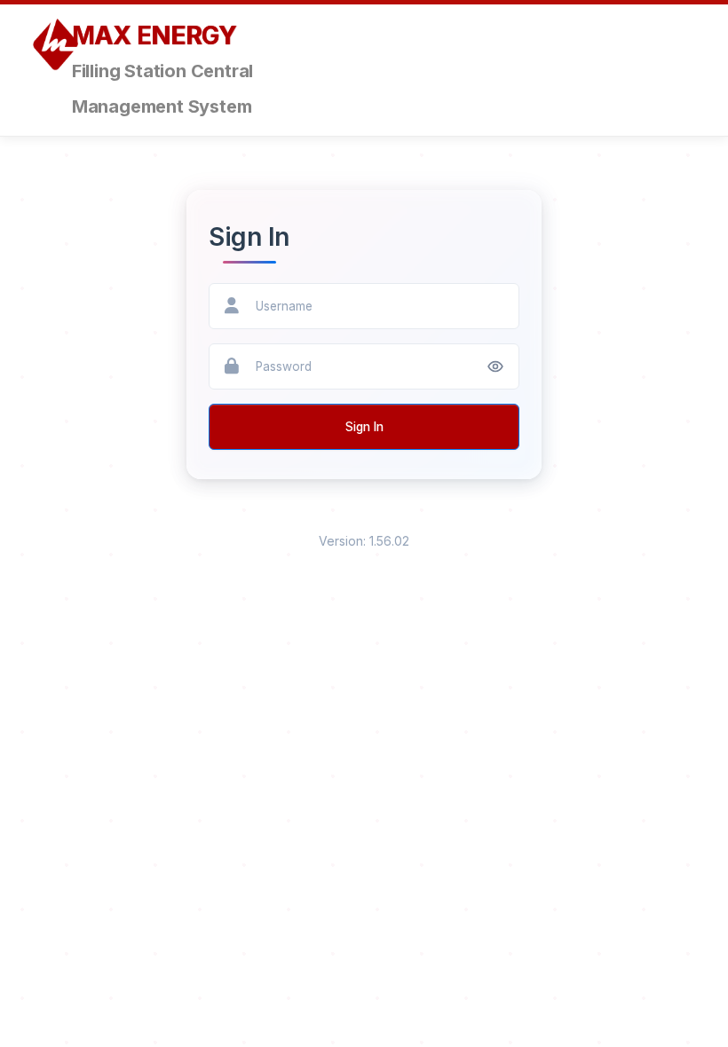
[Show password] (495, 366)
